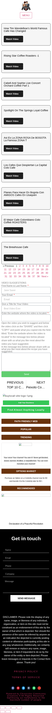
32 (10, 276)
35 (24, 276)
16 (28, 269)
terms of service (26, 677)
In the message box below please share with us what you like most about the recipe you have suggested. (25, 349)
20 (46, 269)
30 (46, 273)
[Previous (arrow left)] (2, 711)
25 (23, 273)
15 (23, 269)
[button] (13, 688)
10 (47, 266)
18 (37, 269)
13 (14, 269)
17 (33, 269)
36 (29, 276)
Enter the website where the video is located (24, 313)
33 (15, 276)
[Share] (13, 707)
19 (42, 269)
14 (19, 269)
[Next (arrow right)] (8, 711)
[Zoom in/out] (2, 707)
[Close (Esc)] (19, 707)
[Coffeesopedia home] (26, 6)
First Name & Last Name (14, 286)
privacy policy (26, 671)
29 (42, 273)
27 (33, 273)
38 (38, 276)
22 (10, 273)
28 (37, 273)
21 (5, 273)
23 (14, 273)
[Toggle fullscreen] (8, 707)
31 (6, 276)
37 (33, 276)
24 (19, 273)
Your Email (7, 295)
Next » (45, 276)
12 (10, 269)
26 (28, 273)
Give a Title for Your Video (14, 304)
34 (19, 276)
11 (5, 269)
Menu (26, 15)
